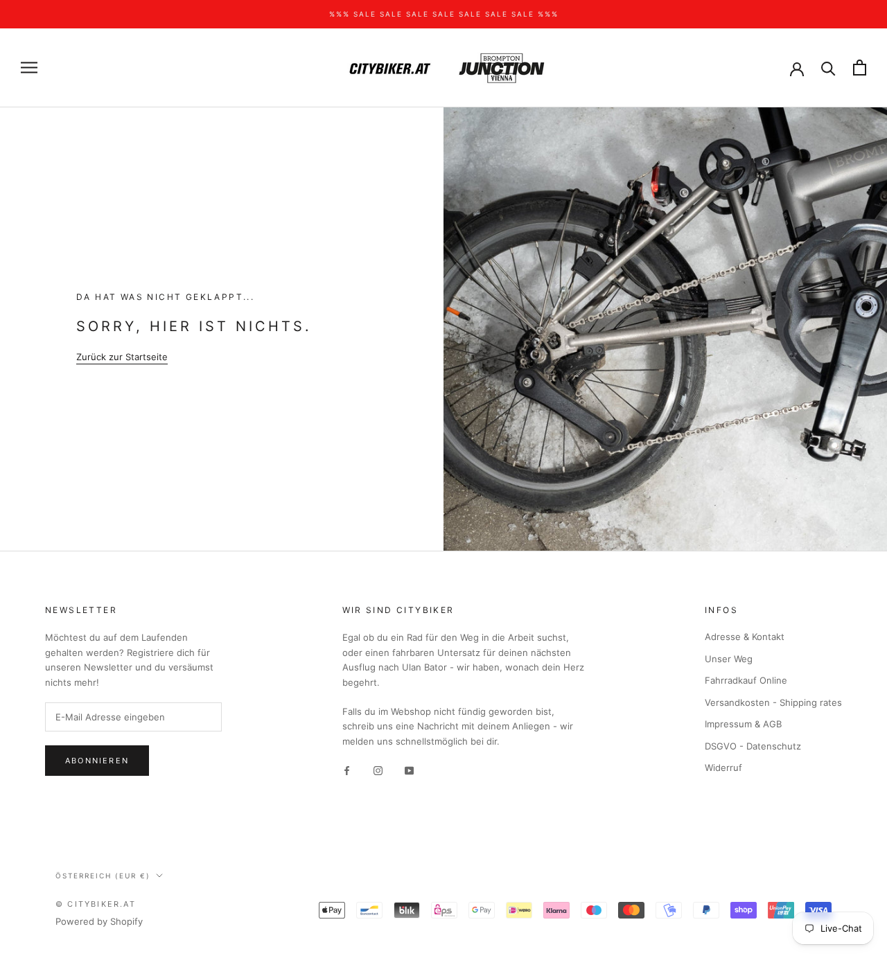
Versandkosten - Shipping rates (773, 702)
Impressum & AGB (743, 723)
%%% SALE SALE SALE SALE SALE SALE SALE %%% (444, 14)
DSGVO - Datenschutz (753, 746)
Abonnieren (97, 760)
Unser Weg (729, 658)
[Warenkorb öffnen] (859, 68)
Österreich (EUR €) (102, 875)
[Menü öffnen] (29, 67)
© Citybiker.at (95, 904)
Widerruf (723, 767)
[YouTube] (409, 770)
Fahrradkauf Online (746, 680)
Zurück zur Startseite (122, 356)
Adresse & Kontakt (744, 636)
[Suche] (828, 67)
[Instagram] (378, 770)
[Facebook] (346, 770)
